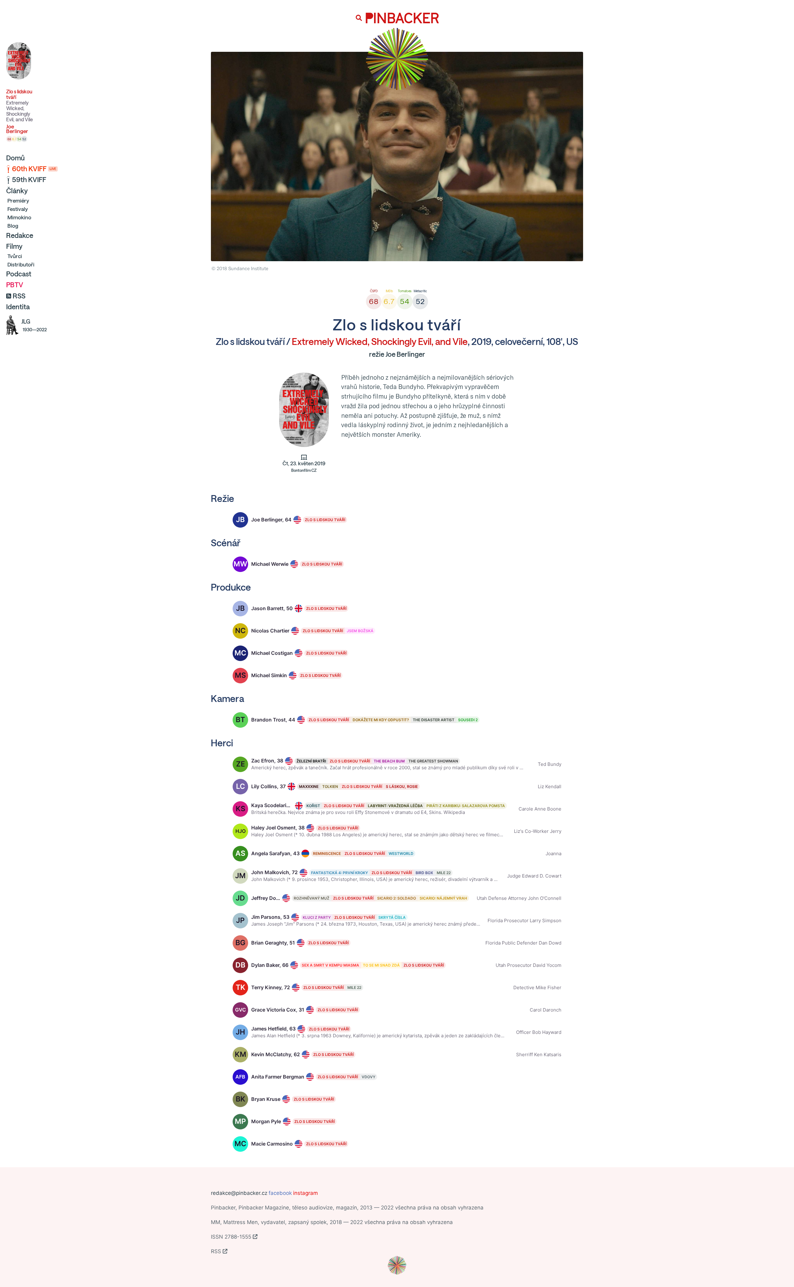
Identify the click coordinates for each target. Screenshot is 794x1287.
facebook (280, 1193)
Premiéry (18, 200)
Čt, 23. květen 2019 (304, 467)
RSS (19, 296)
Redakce (19, 235)
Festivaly (17, 209)
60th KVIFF (34, 168)
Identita (18, 307)
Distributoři (20, 264)
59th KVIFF (29, 179)
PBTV (14, 284)
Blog (12, 226)
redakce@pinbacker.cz (239, 1193)
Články (17, 190)
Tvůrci (14, 256)
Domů (15, 158)
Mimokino (19, 217)
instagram (305, 1193)
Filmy (14, 246)
